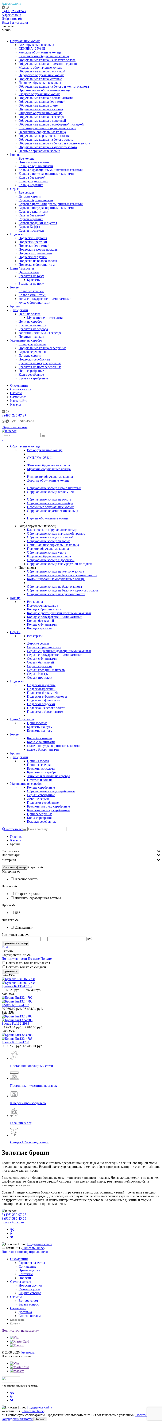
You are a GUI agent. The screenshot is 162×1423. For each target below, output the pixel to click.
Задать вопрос (29, 1304)
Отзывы (16, 393)
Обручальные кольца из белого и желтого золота (54, 86)
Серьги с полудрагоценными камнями (46, 208)
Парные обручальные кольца (39, 151)
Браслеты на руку (31, 276)
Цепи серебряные (31, 370)
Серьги (15, 189)
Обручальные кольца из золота (41, 109)
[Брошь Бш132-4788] (81, 1037)
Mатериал (9, 871)
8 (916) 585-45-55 (14, 1218)
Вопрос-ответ (28, 1300)
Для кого (8, 920)
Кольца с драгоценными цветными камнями (51, 170)
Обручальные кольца (25, 41)
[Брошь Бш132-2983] (81, 1018)
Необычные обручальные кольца (42, 132)
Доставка (25, 1312)
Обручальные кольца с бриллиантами (46, 98)
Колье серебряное (31, 374)
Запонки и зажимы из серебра (40, 333)
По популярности (14, 958)
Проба (6, 905)
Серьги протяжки (31, 230)
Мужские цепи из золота (45, 317)
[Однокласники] (11, 1233)
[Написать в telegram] (4, 7)
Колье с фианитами (32, 295)
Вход (5, 22)
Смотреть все (13, 829)
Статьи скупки (29, 1289)
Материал (9, 860)
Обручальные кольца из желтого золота (47, 60)
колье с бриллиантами (34, 302)
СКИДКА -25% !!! (32, 48)
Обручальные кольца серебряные (42, 348)
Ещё (5, 947)
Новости (25, 1278)
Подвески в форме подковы (38, 249)
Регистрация (19, 22)
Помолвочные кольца (34, 162)
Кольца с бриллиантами (36, 166)
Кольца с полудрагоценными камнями (46, 173)
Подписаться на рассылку (20, 1330)
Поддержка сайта (39, 1244)
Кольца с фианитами (33, 181)
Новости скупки (30, 1285)
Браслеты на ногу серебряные (40, 367)
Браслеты (33, 280)
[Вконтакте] (12, 1229)
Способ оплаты (30, 1316)
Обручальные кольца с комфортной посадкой (51, 124)
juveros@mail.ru (13, 1222)
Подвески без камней (34, 245)
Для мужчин (19, 310)
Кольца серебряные (32, 344)
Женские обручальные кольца (40, 52)
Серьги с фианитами (33, 211)
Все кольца (26, 158)
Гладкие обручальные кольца (39, 94)
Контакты (26, 1274)
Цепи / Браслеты (22, 268)
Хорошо (40, 1419)
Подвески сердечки (33, 257)
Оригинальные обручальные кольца (44, 90)
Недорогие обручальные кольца (41, 75)
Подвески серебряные (34, 359)
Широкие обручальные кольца (40, 113)
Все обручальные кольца (36, 45)
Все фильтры (11, 855)
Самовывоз (18, 397)
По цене (34, 958)
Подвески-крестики (33, 242)
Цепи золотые (29, 272)
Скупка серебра (30, 1293)
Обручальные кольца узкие (38, 105)
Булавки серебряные (33, 378)
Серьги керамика (31, 219)
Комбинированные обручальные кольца (47, 128)
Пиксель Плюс (33, 1248)
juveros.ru (28, 1352)
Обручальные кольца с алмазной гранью (48, 63)
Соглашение (27, 1266)
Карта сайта (18, 400)
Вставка (7, 886)
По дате (46, 958)
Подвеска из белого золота (38, 261)
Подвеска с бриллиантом (37, 264)
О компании (19, 385)
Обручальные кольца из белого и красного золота (54, 143)
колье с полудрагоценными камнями (45, 298)
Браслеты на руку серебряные (40, 363)
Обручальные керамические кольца (44, 135)
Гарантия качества (32, 1262)
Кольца (15, 154)
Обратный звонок (14, 427)
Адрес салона (11, 3)
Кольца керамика (31, 185)
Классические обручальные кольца (44, 56)
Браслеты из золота (32, 325)
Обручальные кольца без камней (42, 101)
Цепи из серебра (30, 321)
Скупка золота (20, 389)
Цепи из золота (29, 314)
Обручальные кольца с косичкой (42, 71)
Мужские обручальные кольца (40, 67)
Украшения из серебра (26, 340)
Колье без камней (31, 291)
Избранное (12, 18)
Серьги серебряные (32, 352)
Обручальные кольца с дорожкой (42, 120)
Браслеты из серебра (33, 329)
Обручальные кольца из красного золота (48, 147)
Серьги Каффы (29, 226)
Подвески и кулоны (33, 238)
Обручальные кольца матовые (40, 79)
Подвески (17, 234)
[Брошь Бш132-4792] (81, 999)
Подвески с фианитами (35, 253)
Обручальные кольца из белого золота (46, 139)
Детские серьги (30, 196)
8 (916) (22, 421)
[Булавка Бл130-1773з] (81, 981)
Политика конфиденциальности (25, 1251)
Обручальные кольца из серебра (42, 117)
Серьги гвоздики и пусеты (38, 223)
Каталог (16, 404)
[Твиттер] (11, 1237)
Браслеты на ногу (31, 283)
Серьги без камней (32, 215)
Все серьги (26, 192)
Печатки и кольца (31, 336)
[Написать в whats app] (7, 7)
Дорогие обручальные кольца (40, 82)
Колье (14, 287)
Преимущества (29, 1270)
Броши (15, 306)
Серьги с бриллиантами (36, 200)
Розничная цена (13, 934)
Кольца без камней (32, 177)
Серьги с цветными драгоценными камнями (51, 204)
